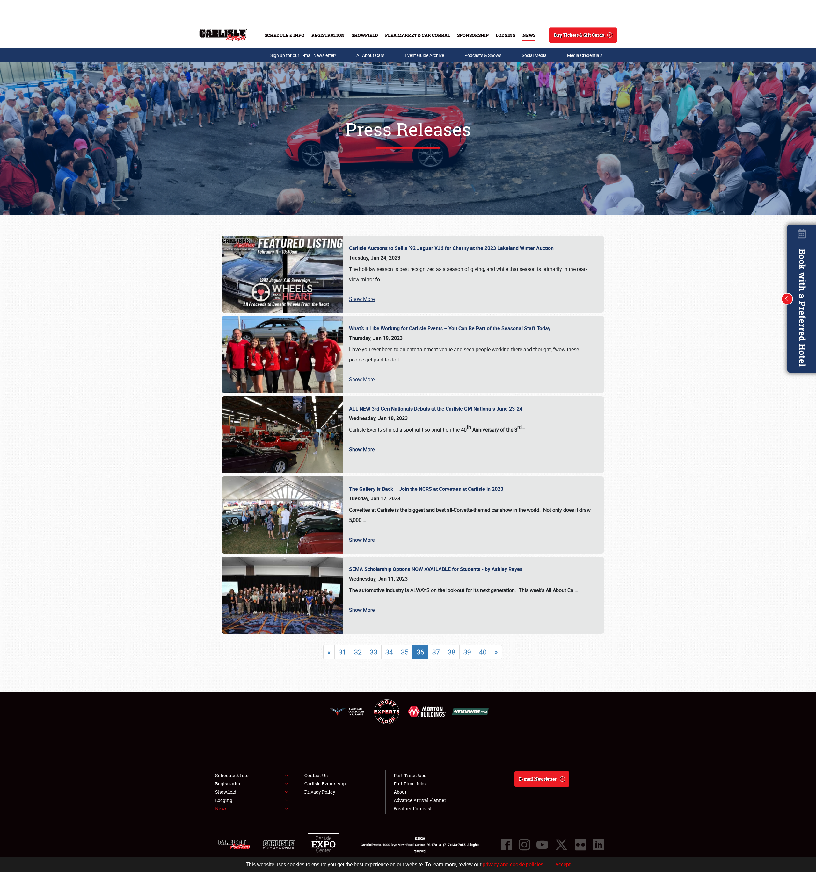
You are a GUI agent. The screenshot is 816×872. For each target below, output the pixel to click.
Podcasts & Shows (482, 55)
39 (467, 651)
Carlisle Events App (325, 784)
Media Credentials (584, 55)
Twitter (561, 844)
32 (358, 651)
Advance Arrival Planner (420, 800)
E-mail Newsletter (538, 779)
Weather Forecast (413, 808)
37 (436, 651)
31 (342, 651)
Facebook (506, 844)
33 (373, 651)
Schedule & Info (284, 35)
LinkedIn (598, 844)
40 (483, 651)
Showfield (365, 35)
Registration (328, 35)
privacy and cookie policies (513, 864)
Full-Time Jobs (410, 784)
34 (389, 651)
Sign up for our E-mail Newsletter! (303, 55)
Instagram (524, 844)
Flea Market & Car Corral (417, 35)
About (400, 792)
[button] (787, 299)
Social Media (534, 55)
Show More (362, 299)
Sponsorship (473, 35)
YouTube (542, 844)
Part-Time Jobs (410, 775)
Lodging (505, 35)
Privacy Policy (319, 792)
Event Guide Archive (424, 55)
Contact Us (316, 775)
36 (420, 651)
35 (405, 651)
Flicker (580, 844)
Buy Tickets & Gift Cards (579, 35)
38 (451, 651)
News (529, 35)
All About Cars (370, 55)
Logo (223, 35)
